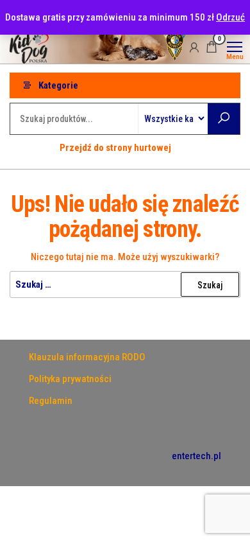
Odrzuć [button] (230, 17)
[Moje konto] (194, 47)
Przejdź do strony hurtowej (115, 147)
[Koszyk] (211, 49)
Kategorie (58, 85)
